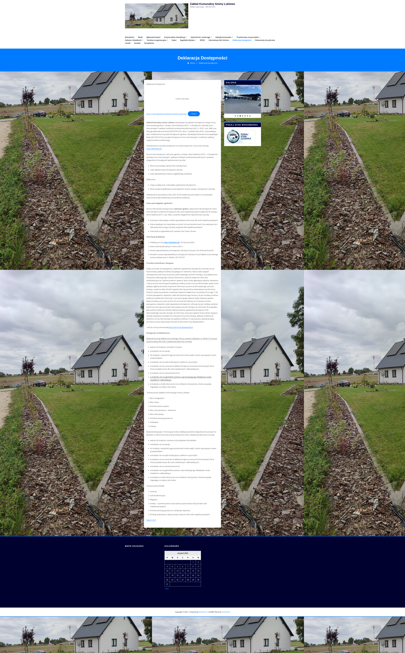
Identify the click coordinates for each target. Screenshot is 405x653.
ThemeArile (226, 612)
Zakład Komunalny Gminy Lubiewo (212, 3)
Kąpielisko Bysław (187, 40)
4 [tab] (242, 115)
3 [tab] (240, 115)
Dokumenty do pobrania (265, 40)
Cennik (127, 43)
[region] (242, 99)
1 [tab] (235, 115)
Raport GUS (151, 520)
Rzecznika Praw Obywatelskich (181, 327)
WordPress (203, 612)
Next (258, 98)
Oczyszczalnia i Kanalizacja (175, 37)
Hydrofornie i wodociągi (200, 37)
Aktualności (129, 37)
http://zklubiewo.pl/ (154, 149)
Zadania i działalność (133, 40)
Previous (226, 98)
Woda (140, 37)
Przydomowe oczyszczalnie (248, 37)
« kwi (167, 589)
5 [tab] (245, 115)
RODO (202, 40)
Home (192, 63)
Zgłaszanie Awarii (153, 37)
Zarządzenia (149, 43)
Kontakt (137, 43)
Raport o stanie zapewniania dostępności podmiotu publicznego (166, 114)
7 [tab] (249, 115)
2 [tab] (237, 115)
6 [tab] (247, 115)
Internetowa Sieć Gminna (219, 40)
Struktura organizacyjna (157, 40)
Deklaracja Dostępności (242, 40)
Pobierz (193, 114)
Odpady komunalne (223, 37)
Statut (174, 40)
